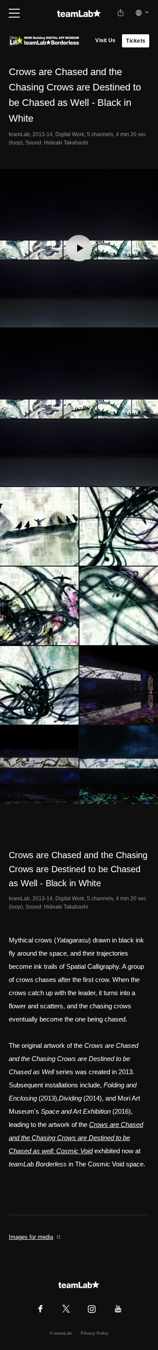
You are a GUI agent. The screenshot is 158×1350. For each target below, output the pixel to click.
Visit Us (105, 40)
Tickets (135, 41)
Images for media (31, 1237)
